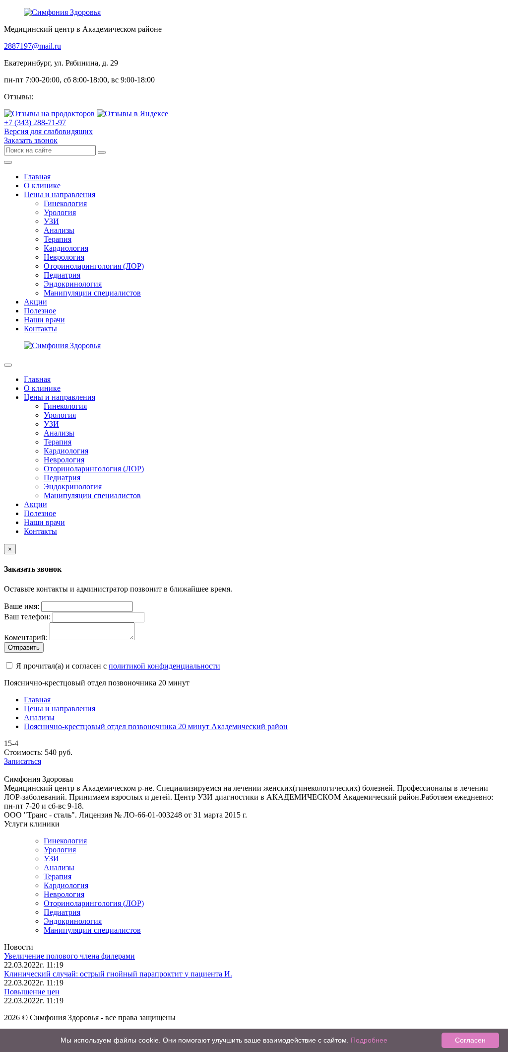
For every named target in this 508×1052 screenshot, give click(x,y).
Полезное (40, 310)
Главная (37, 176)
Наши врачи (44, 319)
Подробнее (369, 1040)
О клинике (42, 185)
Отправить (24, 647)
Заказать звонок (31, 140)
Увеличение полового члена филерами (69, 956)
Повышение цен (32, 991)
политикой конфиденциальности (164, 666)
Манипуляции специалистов (92, 293)
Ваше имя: (21, 606)
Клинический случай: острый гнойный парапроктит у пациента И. (118, 974)
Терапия (57, 239)
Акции (35, 302)
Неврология (64, 257)
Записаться (22, 761)
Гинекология (65, 203)
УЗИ (51, 221)
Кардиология (66, 248)
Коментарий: (26, 637)
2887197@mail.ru (32, 46)
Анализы (59, 230)
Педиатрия (62, 275)
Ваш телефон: (27, 616)
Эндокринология (73, 284)
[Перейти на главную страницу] (62, 12)
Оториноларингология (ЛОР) (94, 266)
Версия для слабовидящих (48, 131)
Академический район (156, 726)
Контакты (40, 328)
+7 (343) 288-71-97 (35, 122)
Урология (60, 212)
